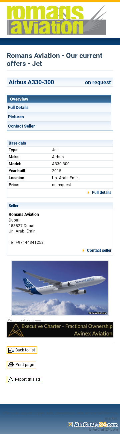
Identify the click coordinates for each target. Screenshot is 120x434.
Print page (24, 364)
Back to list (25, 350)
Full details (101, 192)
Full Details (18, 107)
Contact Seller (21, 126)
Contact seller (99, 250)
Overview (19, 99)
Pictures (16, 116)
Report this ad (27, 379)
